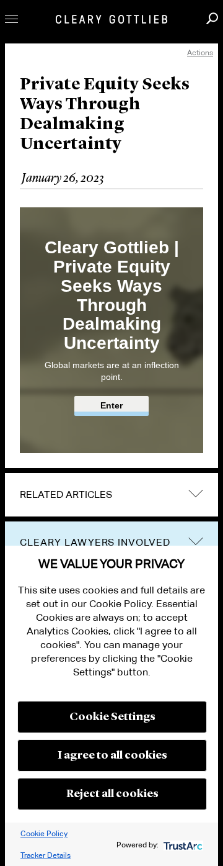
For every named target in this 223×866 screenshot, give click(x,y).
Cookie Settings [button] (112, 717)
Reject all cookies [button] (112, 794)
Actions (200, 52)
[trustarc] (182, 844)
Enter (111, 405)
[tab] (111, 495)
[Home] (111, 19)
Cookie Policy (44, 833)
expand (195, 494)
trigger (195, 541)
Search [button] (212, 18)
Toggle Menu (11, 19)
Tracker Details (45, 855)
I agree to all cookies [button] (112, 755)
